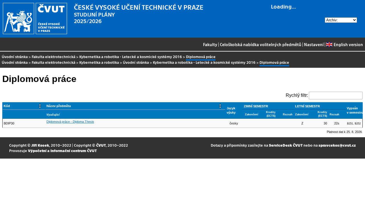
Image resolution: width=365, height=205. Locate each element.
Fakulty (210, 44)
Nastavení (314, 44)
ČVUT (101, 145)
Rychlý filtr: (297, 95)
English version (348, 44)
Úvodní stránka (15, 56)
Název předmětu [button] (58, 106)
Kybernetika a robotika (99, 62)
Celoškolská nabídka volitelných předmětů (260, 44)
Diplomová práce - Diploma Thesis (70, 121)
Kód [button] (7, 106)
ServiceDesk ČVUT (286, 145)
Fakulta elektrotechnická (53, 56)
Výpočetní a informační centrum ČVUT (62, 150)
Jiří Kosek (40, 145)
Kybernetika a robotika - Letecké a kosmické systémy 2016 (130, 56)
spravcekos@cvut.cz (337, 145)
